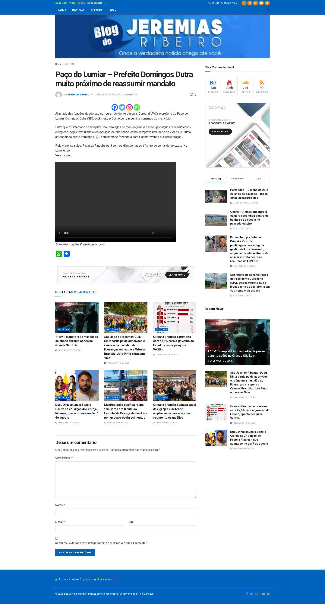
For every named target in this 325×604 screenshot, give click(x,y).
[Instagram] (129, 107)
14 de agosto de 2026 (166, 354)
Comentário (64, 457)
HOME (62, 10)
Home (58, 64)
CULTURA (96, 10)
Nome (60, 505)
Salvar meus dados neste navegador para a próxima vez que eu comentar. (101, 543)
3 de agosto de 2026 (68, 422)
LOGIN (112, 10)
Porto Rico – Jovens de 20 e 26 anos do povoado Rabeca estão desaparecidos (249, 194)
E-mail (60, 522)
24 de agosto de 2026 (68, 350)
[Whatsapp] (137, 107)
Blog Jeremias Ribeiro (75, 594)
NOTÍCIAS (78, 10)
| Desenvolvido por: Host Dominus (135, 594)
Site (131, 521)
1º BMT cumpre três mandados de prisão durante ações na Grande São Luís (76, 341)
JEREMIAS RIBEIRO (78, 94)
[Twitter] (122, 107)
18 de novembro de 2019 (108, 94)
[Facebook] (115, 107)
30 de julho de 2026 (166, 422)
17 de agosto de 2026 (117, 363)
